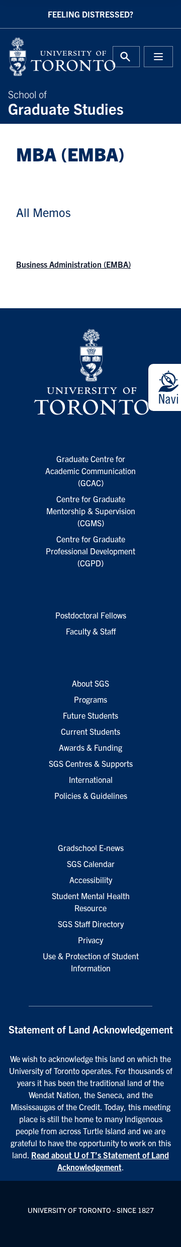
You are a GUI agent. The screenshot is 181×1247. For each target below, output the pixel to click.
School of (66, 102)
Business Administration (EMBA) (73, 264)
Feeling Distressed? (90, 14)
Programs (90, 699)
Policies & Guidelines (90, 795)
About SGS (90, 683)
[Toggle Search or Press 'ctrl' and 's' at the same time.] (126, 56)
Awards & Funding (90, 747)
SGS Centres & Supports (91, 763)
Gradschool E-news (91, 848)
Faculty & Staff (91, 631)
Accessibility (90, 880)
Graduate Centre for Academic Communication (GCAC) (90, 471)
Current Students (90, 731)
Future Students (90, 715)
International (91, 779)
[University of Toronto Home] (46, 57)
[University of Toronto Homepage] (90, 372)
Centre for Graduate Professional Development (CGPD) (90, 551)
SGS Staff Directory (91, 924)
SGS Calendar (91, 864)
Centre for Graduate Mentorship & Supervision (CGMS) (90, 511)
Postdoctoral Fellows (90, 615)
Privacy (90, 940)
